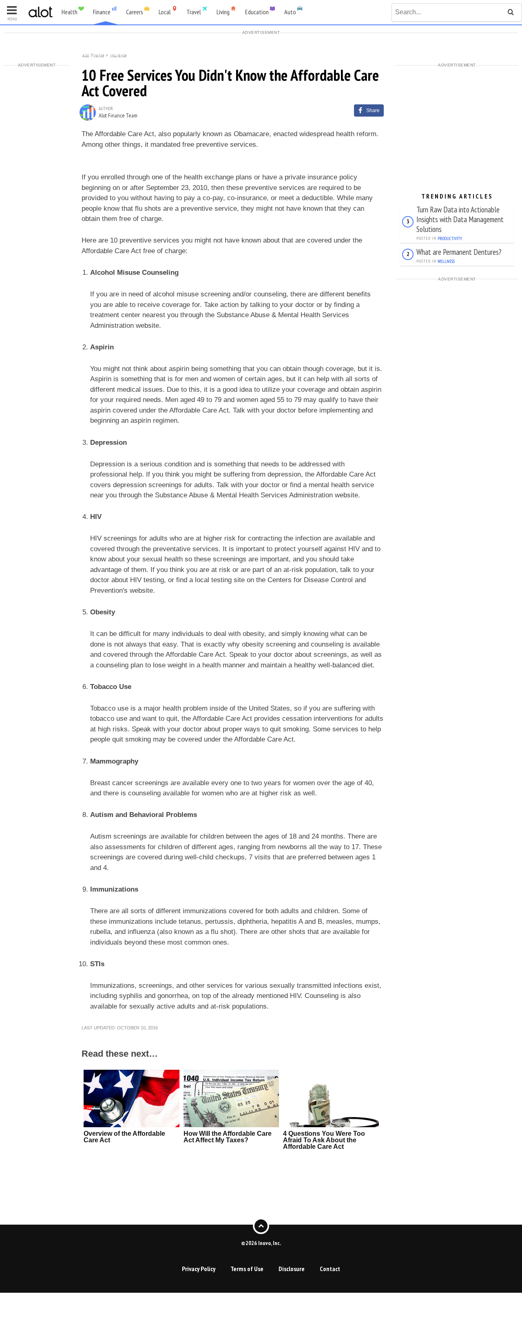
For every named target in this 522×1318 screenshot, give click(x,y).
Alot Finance (93, 54)
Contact (330, 1269)
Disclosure (292, 1269)
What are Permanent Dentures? (459, 252)
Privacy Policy (198, 1269)
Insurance (118, 54)
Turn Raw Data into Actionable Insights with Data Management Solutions (460, 219)
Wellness (446, 261)
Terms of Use (246, 1269)
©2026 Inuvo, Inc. (261, 1243)
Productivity (450, 238)
